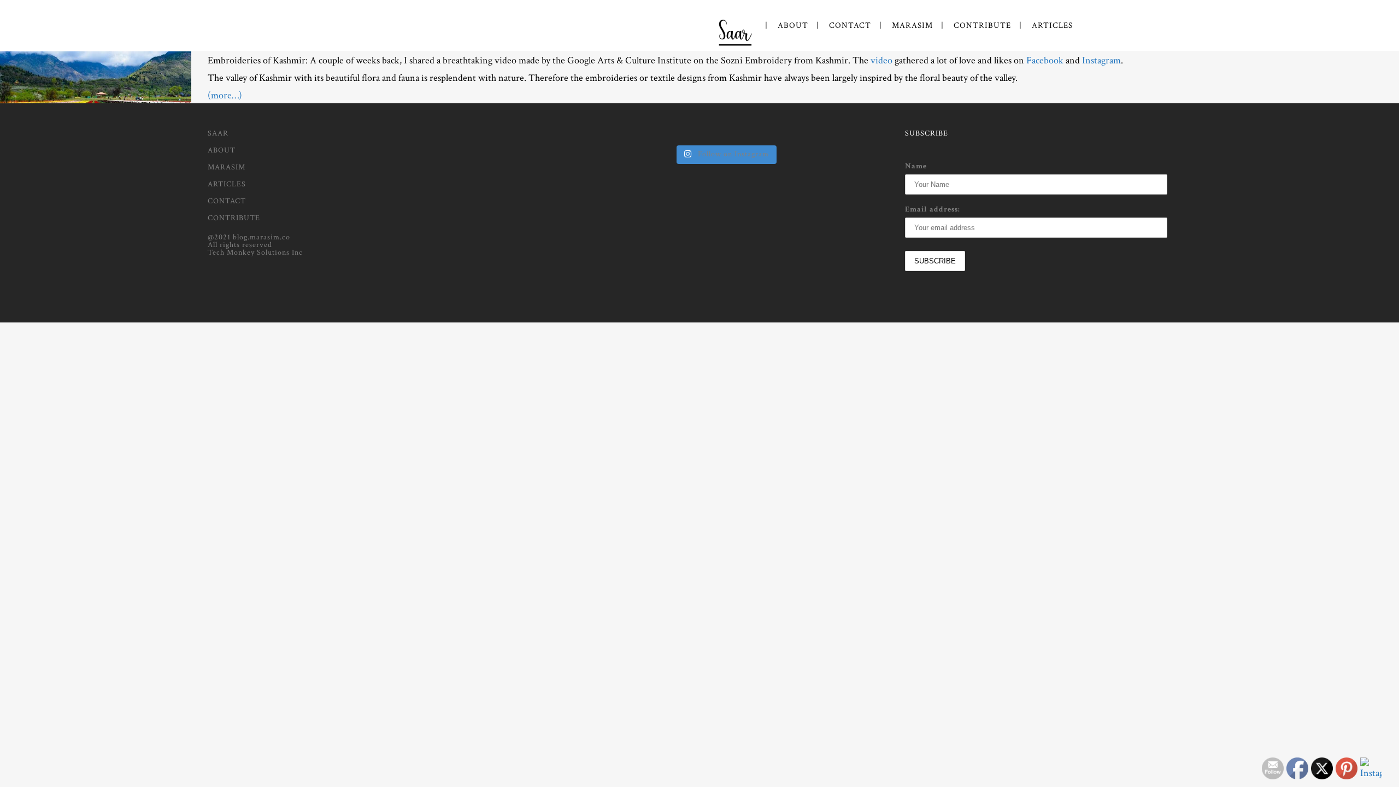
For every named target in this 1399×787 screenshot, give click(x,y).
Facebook (1044, 60)
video (881, 60)
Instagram (1101, 60)
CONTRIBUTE (234, 218)
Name (916, 166)
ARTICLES (227, 184)
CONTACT (227, 201)
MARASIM (226, 167)
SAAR (218, 133)
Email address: (932, 209)
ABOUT (222, 150)
